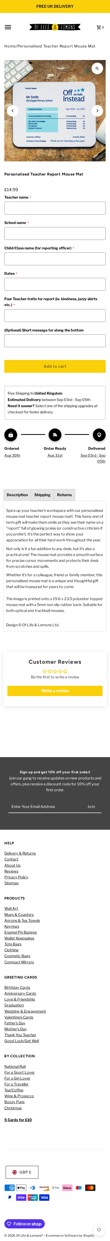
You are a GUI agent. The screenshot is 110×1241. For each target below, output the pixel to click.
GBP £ (25, 1172)
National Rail (15, 1066)
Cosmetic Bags (17, 956)
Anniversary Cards (20, 993)
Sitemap (11, 883)
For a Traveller (16, 1084)
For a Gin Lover (17, 1078)
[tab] (17, 495)
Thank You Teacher (20, 1035)
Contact (11, 859)
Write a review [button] (55, 690)
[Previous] (12, 110)
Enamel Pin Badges (20, 932)
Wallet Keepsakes (19, 938)
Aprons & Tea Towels (22, 920)
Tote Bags (12, 944)
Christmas (13, 1108)
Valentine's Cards (18, 1017)
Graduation (14, 1005)
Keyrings (11, 926)
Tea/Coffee (13, 1090)
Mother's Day (15, 1029)
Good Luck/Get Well (21, 1041)
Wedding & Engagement (25, 1011)
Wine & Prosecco (19, 1096)
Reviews (11, 871)
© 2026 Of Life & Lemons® (24, 1235)
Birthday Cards (17, 987)
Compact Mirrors (19, 962)
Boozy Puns (14, 1102)
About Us (12, 865)
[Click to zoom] (97, 68)
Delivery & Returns (20, 853)
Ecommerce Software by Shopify (70, 1235)
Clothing (11, 950)
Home (10, 46)
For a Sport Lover (19, 1072)
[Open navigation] (15, 27)
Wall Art (11, 908)
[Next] (97, 110)
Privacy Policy (16, 877)
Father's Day (14, 1023)
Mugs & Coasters (19, 914)
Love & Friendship (19, 999)
